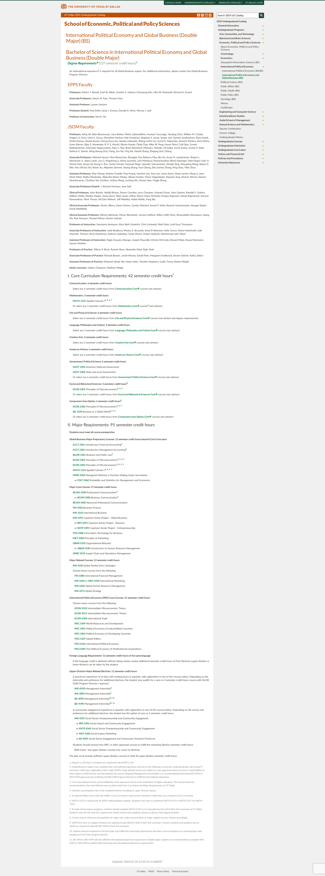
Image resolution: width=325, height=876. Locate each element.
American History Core (127, 355)
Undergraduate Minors (231, 137)
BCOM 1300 (79, 492)
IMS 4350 (78, 566)
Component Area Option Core (133, 417)
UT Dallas (141, 871)
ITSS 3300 (78, 533)
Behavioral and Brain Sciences (235, 38)
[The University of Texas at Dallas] (90, 6)
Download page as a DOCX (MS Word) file (202, 15)
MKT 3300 (78, 538)
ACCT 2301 (79, 445)
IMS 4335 (79, 718)
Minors (224, 103)
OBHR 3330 (83, 548)
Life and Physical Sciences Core (131, 318)
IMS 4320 (79, 581)
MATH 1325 (79, 301)
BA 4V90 (79, 704)
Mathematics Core (127, 306)
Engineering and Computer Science (237, 112)
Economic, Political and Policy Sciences (239, 42)
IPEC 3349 (79, 623)
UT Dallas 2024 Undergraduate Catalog (138, 15)
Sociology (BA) (228, 99)
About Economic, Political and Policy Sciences (240, 48)
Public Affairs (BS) (230, 86)
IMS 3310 (78, 513)
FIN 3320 (78, 508)
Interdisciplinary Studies (232, 116)
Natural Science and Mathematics (236, 124)
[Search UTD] (261, 15)
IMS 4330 (79, 586)
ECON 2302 (79, 407)
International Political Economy (237, 67)
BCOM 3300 (83, 498)
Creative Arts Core (124, 343)
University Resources (229, 163)
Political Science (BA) (232, 82)
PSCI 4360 (79, 649)
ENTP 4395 (83, 528)
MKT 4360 (84, 734)
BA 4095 (83, 739)
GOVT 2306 (79, 372)
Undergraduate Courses (230, 141)
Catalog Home (173, 3)
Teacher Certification (230, 129)
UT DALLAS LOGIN (254, 3)
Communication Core (126, 289)
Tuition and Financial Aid (231, 154)
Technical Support (180, 871)
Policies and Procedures (230, 158)
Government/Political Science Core (136, 377)
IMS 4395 (78, 518)
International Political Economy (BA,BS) (242, 71)
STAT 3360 (83, 480)
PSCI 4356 (79, 644)
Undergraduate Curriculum (232, 150)
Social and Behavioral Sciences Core (136, 394)
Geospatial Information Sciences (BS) (240, 62)
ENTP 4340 (85, 728)
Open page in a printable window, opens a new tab (206, 15)
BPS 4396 (84, 723)
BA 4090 (79, 699)
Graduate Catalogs (230, 3)
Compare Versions (210, 15)
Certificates (227, 108)
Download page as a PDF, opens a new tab (198, 15)
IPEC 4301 (79, 629)
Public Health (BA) (230, 91)
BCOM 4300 (79, 503)
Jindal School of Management (234, 120)
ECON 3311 (80, 613)
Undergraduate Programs (231, 30)
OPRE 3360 (79, 475)
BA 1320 (77, 412)
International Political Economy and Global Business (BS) (240, 76)
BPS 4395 (82, 523)
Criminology (227, 54)
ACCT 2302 (79, 450)
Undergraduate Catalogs (199, 3)
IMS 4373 (79, 591)
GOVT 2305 (79, 367)
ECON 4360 (80, 618)
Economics (226, 58)
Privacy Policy (163, 871)
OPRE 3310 (79, 553)
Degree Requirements (82, 63)
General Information (228, 26)
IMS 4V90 (79, 689)
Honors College (227, 133)
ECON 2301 (79, 389)
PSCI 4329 (79, 639)
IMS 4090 (79, 694)
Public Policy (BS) (230, 95)
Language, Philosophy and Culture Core (135, 330)
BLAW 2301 (79, 455)
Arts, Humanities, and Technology (236, 34)
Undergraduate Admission (231, 146)
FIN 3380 (79, 576)
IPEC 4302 (79, 634)
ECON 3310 (80, 608)
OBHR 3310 (79, 543)
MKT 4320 (93, 581)
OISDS (151, 871)
